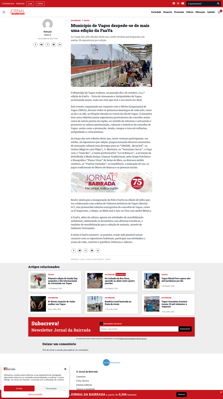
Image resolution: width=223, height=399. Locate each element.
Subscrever (185, 329)
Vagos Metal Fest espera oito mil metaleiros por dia (176, 279)
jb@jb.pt (47, 35)
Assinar (181, 394)
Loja (30, 3)
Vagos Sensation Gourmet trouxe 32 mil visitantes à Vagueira (174, 304)
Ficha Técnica (82, 381)
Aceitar (19, 388)
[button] (65, 368)
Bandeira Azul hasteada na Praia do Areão (118, 302)
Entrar (40, 3)
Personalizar (51, 388)
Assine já (20, 3)
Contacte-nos (8, 3)
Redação (48, 32)
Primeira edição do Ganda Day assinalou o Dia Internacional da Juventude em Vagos (63, 281)
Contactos (81, 376)
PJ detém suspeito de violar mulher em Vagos (61, 302)
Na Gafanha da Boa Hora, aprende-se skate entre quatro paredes (120, 281)
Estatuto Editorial (84, 385)
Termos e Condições (35, 394)
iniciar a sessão (56, 350)
